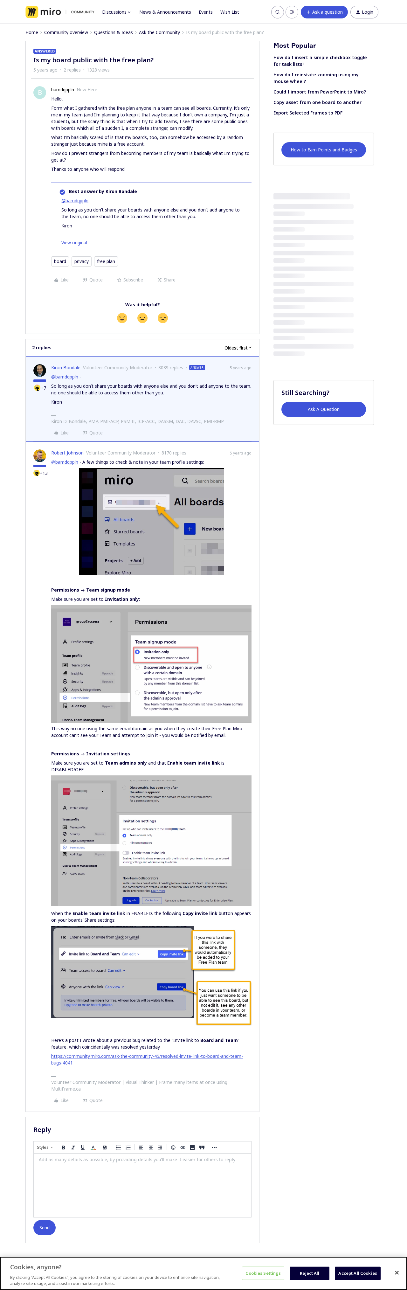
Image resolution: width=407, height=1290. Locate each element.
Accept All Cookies (357, 1273)
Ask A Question (324, 409)
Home (31, 32)
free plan (106, 261)
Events (206, 12)
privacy (81, 261)
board (60, 261)
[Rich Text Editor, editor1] (142, 1185)
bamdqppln (62, 90)
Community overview (66, 32)
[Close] (397, 1273)
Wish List (229, 12)
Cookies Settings (263, 1273)
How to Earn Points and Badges (324, 150)
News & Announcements (165, 12)
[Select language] (292, 12)
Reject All (309, 1273)
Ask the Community (159, 32)
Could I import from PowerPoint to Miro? (319, 92)
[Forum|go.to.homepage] (59, 12)
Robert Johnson (67, 453)
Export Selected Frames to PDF (307, 113)
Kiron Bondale (65, 367)
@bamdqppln (74, 201)
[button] (324, 12)
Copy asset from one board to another (317, 102)
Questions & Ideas (113, 32)
